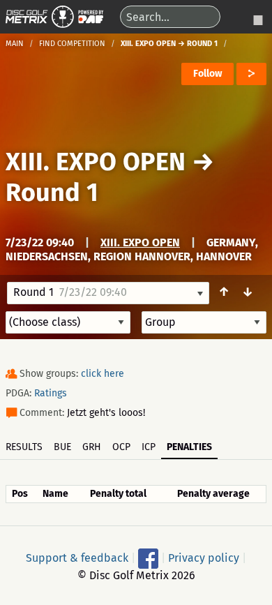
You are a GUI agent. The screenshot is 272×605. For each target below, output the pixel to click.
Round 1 (52, 192)
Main (15, 43)
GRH (91, 447)
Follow (207, 74)
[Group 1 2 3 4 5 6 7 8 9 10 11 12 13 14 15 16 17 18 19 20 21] (204, 322)
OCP (121, 447)
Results (24, 447)
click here (102, 374)
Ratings (50, 393)
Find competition (72, 43)
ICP (149, 447)
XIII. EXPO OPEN (96, 162)
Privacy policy (203, 557)
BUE (62, 447)
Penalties (189, 447)
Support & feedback (77, 557)
